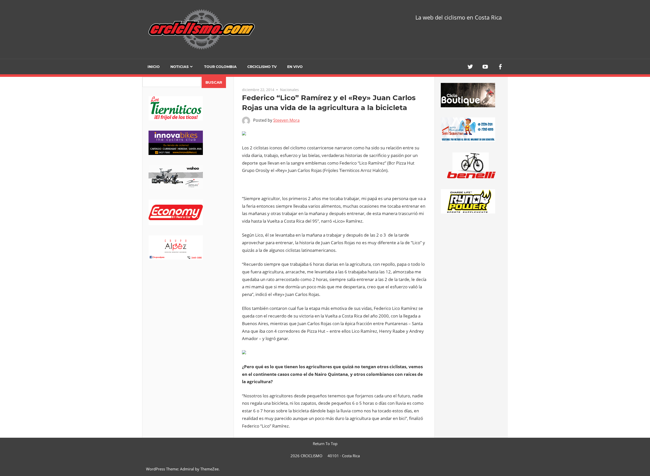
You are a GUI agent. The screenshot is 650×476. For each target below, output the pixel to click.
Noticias (179, 66)
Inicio (154, 66)
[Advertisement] (188, 309)
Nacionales (289, 89)
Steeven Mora (286, 120)
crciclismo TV (262, 66)
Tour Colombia (220, 66)
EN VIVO (295, 66)
